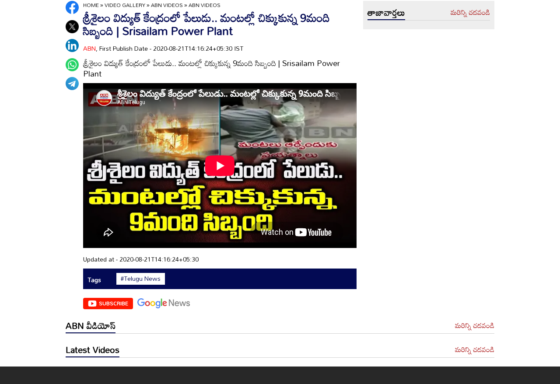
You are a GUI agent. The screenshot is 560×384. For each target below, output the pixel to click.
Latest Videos (92, 349)
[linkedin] (72, 45)
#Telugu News (141, 278)
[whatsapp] (72, 64)
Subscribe (113, 303)
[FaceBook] (72, 7)
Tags (94, 279)
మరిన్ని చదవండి (470, 13)
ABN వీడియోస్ (91, 325)
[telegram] (72, 83)
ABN (89, 48)
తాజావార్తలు (386, 12)
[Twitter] (72, 26)
